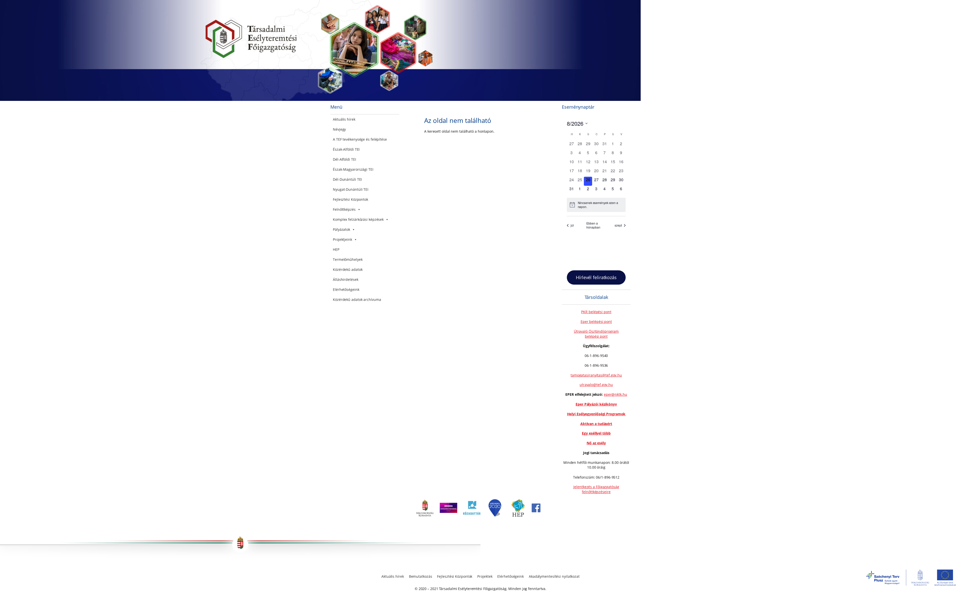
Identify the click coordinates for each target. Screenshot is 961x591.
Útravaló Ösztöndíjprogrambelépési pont (596, 334)
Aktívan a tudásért (596, 423)
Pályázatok (341, 229)
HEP (336, 249)
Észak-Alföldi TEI (346, 149)
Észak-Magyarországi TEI (353, 169)
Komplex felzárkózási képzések (358, 219)
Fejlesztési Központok (350, 199)
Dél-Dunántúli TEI (347, 179)
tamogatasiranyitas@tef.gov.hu (596, 375)
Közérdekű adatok (347, 269)
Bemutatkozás (420, 576)
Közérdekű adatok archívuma (357, 299)
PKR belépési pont (596, 311)
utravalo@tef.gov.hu (596, 384)
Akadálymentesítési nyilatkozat (554, 576)
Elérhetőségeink (346, 289)
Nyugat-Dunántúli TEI (350, 189)
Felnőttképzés (344, 209)
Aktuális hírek (344, 119)
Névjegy (339, 129)
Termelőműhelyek (348, 259)
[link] (425, 515)
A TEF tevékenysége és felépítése (360, 139)
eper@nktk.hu (615, 394)
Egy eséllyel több (596, 433)
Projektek (484, 576)
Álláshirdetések (345, 279)
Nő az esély (596, 443)
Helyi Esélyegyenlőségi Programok (596, 414)
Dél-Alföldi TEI (344, 159)
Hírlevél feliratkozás (596, 277)
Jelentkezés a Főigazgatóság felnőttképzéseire (596, 489)
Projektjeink (342, 239)
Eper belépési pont (596, 321)
